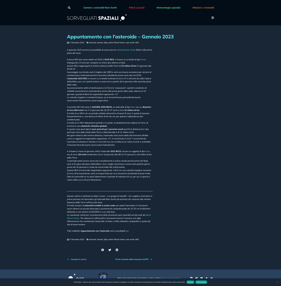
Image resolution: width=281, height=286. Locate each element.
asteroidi (121, 50)
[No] (277, 282)
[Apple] (206, 278)
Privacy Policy (155, 278)
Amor (143, 59)
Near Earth (130, 50)
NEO (137, 42)
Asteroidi (92, 42)
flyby (106, 42)
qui (127, 231)
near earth (130, 42)
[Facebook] (191, 278)
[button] (69, 7)
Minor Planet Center (117, 42)
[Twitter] (196, 278)
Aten (133, 107)
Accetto (190, 282)
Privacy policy (201, 282)
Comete (100, 42)
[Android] (211, 278)
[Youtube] (201, 278)
